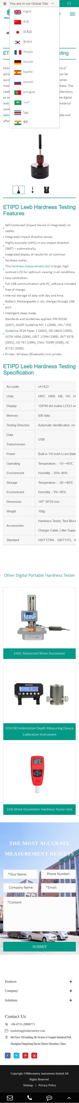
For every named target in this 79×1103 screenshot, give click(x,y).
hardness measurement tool (31, 266)
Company (11, 991)
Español (27, 72)
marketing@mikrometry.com (28, 1030)
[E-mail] (10, 1098)
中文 (26, 21)
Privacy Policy (47, 1085)
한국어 (27, 42)
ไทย (25, 113)
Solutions (11, 1000)
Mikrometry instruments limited (45, 1073)
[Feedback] (49, 1098)
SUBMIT (39, 947)
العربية (26, 102)
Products (10, 982)
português (29, 92)
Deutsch (28, 62)
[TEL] (30, 1098)
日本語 (27, 32)
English (27, 11)
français (28, 51)
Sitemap (28, 1085)
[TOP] (69, 1098)
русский (28, 82)
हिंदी (25, 122)
